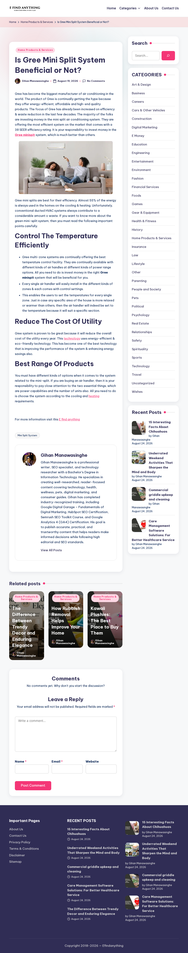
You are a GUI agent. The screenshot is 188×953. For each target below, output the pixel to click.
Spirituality (140, 349)
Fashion (138, 178)
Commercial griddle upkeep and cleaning (161, 494)
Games (137, 204)
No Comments (96, 80)
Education (139, 144)
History (137, 230)
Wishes (137, 392)
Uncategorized (143, 383)
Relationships (142, 332)
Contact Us (17, 836)
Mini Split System (27, 435)
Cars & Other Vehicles (148, 110)
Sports (137, 358)
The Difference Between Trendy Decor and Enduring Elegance (23, 627)
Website (92, 761)
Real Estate (140, 323)
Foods (136, 196)
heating (93, 396)
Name (20, 761)
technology (72, 338)
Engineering (141, 153)
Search (139, 43)
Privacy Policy (19, 842)
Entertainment (142, 161)
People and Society (146, 289)
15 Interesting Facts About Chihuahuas (160, 426)
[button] (51, 550)
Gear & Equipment (145, 213)
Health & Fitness (144, 221)
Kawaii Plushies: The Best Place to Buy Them (105, 621)
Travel (136, 375)
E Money (138, 136)
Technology (141, 366)
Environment (141, 170)
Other (136, 272)
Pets (135, 298)
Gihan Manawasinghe (64, 455)
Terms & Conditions (24, 849)
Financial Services (145, 187)
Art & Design (141, 85)
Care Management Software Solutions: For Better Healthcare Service (153, 530)
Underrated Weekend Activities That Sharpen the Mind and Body (152, 462)
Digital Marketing (144, 127)
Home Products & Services (35, 50)
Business (138, 93)
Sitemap (15, 862)
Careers (138, 102)
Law (135, 255)
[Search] (168, 55)
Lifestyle (138, 264)
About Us (16, 829)
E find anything (69, 419)
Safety (137, 340)
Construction (142, 119)
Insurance (139, 247)
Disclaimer (17, 855)
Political (138, 306)
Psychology (140, 315)
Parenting (139, 281)
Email (57, 761)
